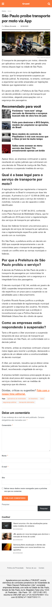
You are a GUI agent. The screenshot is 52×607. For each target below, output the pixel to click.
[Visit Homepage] (26, 3)
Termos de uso (31, 568)
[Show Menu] (3, 3)
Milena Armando (10, 26)
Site (3, 477)
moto (42, 398)
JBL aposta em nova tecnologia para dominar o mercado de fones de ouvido (31, 535)
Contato (41, 568)
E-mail (5, 466)
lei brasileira (33, 398)
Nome (5, 455)
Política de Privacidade (15, 568)
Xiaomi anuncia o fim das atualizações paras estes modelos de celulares (30, 524)
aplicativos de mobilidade (16, 398)
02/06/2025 (24, 26)
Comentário (7, 425)
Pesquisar (5, 504)
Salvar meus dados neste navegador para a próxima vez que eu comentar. (25, 489)
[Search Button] (49, 3)
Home (4, 11)
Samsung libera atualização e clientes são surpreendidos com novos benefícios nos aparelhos (29, 547)
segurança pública (9, 402)
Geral (9, 11)
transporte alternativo (26, 402)
